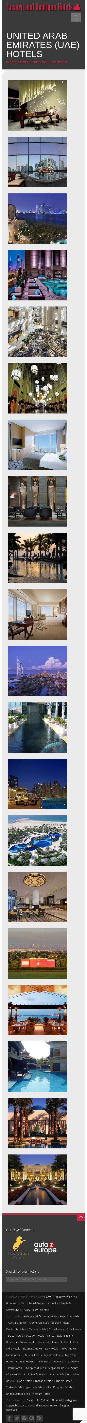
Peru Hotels (15, 1368)
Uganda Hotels (33, 1387)
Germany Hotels (25, 1342)
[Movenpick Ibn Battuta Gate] (37, 389)
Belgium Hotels (60, 1322)
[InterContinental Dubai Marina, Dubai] (37, 502)
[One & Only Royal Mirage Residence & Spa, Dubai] (37, 1180)
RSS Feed (39, 1418)
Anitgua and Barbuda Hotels (40, 1316)
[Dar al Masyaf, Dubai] (37, 672)
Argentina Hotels (69, 1316)
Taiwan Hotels (24, 1381)
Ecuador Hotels (35, 1335)
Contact (44, 1310)
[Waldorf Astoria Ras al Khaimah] (37, 841)
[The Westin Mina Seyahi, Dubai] (37, 1011)
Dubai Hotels (15, 1335)
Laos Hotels (13, 1355)
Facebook (32, 1400)
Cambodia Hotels (16, 1329)
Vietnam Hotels (41, 1394)
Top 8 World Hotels (65, 1297)
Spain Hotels (56, 1374)
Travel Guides (37, 1303)
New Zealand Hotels (49, 1361)
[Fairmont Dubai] (37, 276)
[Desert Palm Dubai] (37, 954)
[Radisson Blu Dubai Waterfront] (37, 163)
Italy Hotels (51, 1348)
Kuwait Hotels (68, 1348)
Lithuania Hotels (32, 1355)
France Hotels (54, 1335)
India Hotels (13, 1348)
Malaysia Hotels (53, 1355)
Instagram (70, 1400)
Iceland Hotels (69, 1342)
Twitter (45, 1400)
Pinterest (57, 1400)
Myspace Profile (32, 1418)
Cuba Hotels (73, 1329)
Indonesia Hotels (32, 1348)
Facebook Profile (9, 1418)
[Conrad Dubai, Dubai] (37, 615)
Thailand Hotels (44, 1381)
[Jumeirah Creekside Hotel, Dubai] (37, 728)
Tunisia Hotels (64, 1381)
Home (47, 1297)
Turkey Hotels (14, 1387)
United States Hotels (18, 1394)
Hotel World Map (16, 1303)
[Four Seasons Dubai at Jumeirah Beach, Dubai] (37, 559)
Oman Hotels (71, 1361)
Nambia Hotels (24, 1361)
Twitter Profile (17, 1418)
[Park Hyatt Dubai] (37, 1124)
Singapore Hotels (58, 1368)
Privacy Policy (30, 1310)
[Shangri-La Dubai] (37, 332)
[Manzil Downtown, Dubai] (37, 106)
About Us (52, 1303)
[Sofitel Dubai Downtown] (37, 446)
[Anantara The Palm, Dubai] (37, 1067)
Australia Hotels (17, 1322)
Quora (24, 1418)
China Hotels (56, 1329)
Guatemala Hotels (48, 1342)
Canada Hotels (37, 1329)
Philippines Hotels (35, 1368)
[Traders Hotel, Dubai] (37, 898)
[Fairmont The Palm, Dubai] (37, 219)
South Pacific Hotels (35, 1374)
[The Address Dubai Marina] (37, 785)
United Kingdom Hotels (58, 1387)
